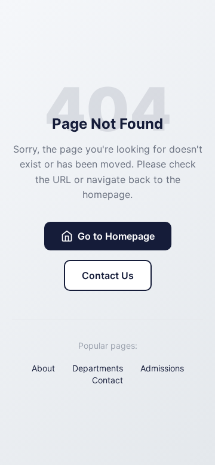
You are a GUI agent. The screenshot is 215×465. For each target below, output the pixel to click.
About (43, 368)
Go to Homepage (116, 236)
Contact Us (108, 275)
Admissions (162, 368)
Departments (97, 368)
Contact (107, 380)
